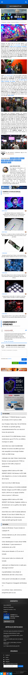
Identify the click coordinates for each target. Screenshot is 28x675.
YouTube (7, 659)
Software (8, 22)
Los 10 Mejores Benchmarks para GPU (11, 646)
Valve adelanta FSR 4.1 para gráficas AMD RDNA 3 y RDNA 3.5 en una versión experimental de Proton (14, 316)
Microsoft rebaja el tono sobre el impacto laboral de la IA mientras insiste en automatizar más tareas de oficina (14, 276)
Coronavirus (4, 162)
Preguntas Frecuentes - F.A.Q (9, 609)
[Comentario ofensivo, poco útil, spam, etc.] (7, 341)
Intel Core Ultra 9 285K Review (11, 483)
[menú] (2, 2)
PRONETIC (22, 672)
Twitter (7, 657)
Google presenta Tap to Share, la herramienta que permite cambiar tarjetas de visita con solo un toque (14, 256)
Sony (3, 160)
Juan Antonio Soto (6, 39)
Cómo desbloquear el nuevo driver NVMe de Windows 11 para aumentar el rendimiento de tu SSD (14, 544)
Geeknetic (4, 22)
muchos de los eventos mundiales (18, 46)
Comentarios (10, 154)
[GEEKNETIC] (14, 6)
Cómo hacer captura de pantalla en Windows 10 (13, 631)
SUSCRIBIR (20, 666)
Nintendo (11, 160)
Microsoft (22, 158)
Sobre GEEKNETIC (7, 605)
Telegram (7, 661)
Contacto (5, 611)
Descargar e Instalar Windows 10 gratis (11, 633)
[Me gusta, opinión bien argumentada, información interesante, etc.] (5, 341)
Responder (11, 341)
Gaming (6, 160)
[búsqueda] (26, 2)
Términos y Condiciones (8, 607)
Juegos (17, 158)
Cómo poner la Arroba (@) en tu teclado (13, 579)
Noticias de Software (15, 22)
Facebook (8, 655)
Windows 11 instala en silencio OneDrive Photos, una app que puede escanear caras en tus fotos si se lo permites (14, 235)
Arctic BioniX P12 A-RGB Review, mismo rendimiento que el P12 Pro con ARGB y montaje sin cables (13, 439)
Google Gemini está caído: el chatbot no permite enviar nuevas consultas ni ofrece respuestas (13, 297)
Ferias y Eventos (18, 160)
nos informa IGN (8, 75)
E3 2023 (9, 162)
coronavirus (18, 45)
